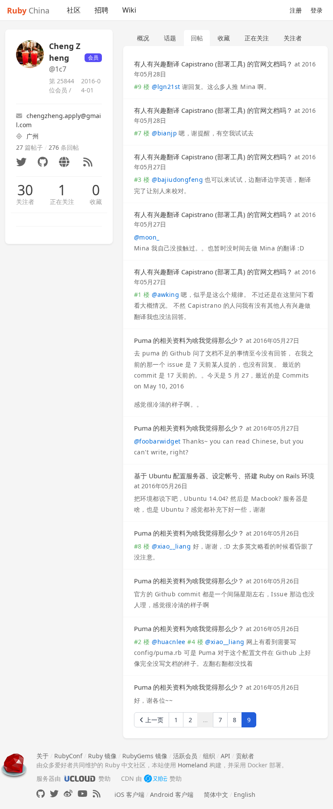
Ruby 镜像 (102, 756)
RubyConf (68, 756)
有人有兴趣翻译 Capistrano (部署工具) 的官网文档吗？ (213, 63)
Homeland (193, 765)
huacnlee (169, 642)
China (28, 10)
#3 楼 (142, 179)
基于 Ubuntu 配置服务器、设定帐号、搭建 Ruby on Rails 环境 (224, 475)
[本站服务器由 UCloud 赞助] (79, 778)
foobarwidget (157, 441)
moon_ (147, 237)
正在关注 (62, 201)
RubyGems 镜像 (144, 756)
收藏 (96, 201)
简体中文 (216, 794)
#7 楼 (142, 133)
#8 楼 (142, 546)
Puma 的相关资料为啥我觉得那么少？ (189, 340)
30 (25, 190)
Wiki (129, 10)
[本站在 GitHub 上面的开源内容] (40, 793)
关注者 (25, 201)
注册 (296, 10)
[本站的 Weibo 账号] (68, 793)
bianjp (164, 133)
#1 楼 (142, 294)
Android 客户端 (171, 794)
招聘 (101, 10)
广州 (32, 136)
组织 (209, 756)
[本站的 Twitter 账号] (54, 793)
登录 (316, 10)
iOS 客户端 (129, 794)
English (244, 794)
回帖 (197, 38)
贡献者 (245, 756)
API (225, 756)
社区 (74, 10)
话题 (170, 38)
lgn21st (166, 86)
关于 (42, 756)
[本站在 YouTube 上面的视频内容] (83, 793)
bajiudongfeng (177, 179)
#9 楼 (142, 86)
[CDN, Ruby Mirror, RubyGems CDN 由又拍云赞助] (156, 778)
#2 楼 (142, 642)
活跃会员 (185, 756)
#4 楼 (195, 642)
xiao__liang (171, 546)
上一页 (153, 720)
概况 (143, 38)
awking (165, 294)
